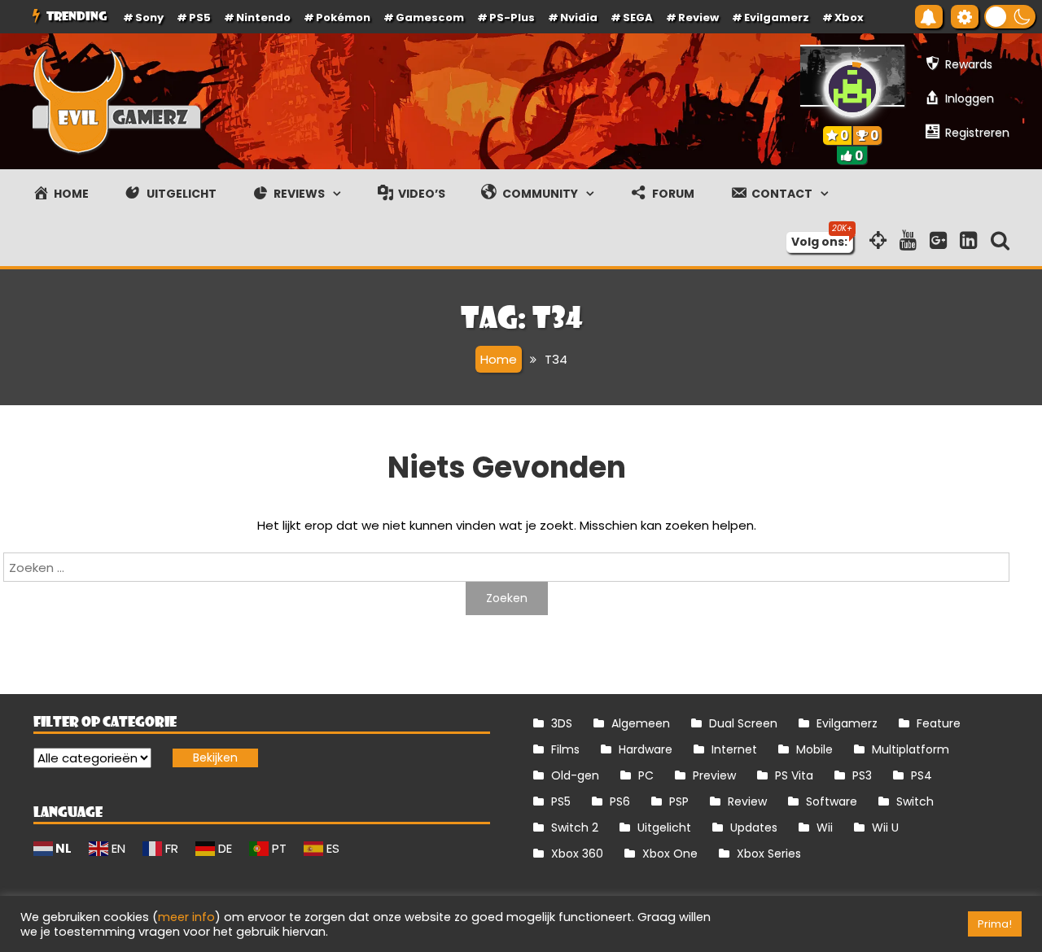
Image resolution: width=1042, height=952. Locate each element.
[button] (1009, 16)
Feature (939, 723)
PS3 (862, 775)
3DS (561, 723)
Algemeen (640, 723)
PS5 (200, 17)
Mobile (814, 749)
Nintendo (263, 17)
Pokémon (343, 17)
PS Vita (794, 775)
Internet (734, 749)
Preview (714, 775)
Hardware (645, 749)
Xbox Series (769, 853)
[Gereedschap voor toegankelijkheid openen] (965, 16)
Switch (915, 801)
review (698, 17)
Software (831, 801)
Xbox (849, 17)
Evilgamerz (776, 17)
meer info (186, 917)
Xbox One (670, 853)
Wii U (885, 827)
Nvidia (579, 17)
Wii (825, 827)
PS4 (921, 775)
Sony (149, 17)
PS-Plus (512, 17)
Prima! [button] (995, 924)
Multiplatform (910, 749)
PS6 (620, 801)
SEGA (638, 17)
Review (747, 801)
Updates (753, 827)
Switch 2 (574, 827)
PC (646, 775)
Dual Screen (743, 723)
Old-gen (575, 775)
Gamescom (430, 17)
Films (565, 749)
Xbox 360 (577, 853)
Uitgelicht (664, 827)
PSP (679, 801)
